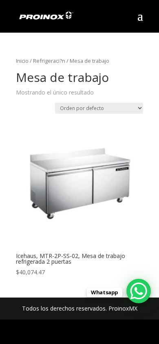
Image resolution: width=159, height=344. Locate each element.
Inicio (22, 60)
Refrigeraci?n (49, 60)
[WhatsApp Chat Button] (138, 291)
